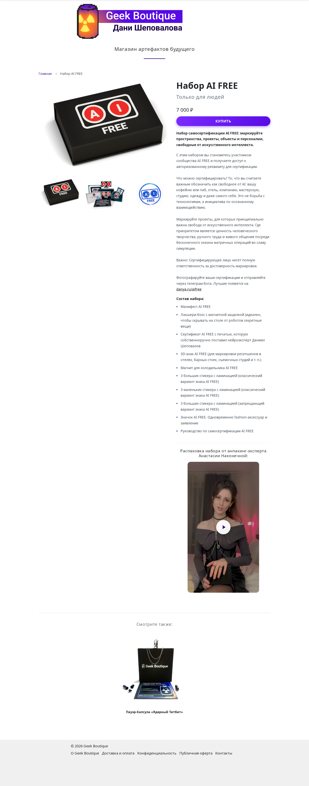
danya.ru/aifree (189, 289)
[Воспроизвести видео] (223, 527)
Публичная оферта (195, 753)
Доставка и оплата (118, 753)
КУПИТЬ (223, 121)
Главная (45, 73)
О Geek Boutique (85, 753)
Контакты (223, 753)
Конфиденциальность (156, 753)
